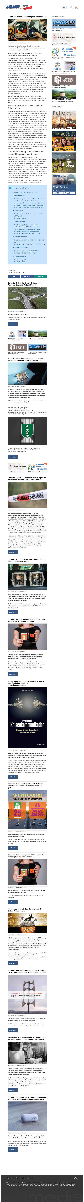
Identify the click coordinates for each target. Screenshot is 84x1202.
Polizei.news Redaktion (20, 42)
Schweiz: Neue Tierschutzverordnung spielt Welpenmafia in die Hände (26, 560)
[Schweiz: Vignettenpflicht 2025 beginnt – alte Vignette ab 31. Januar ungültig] (27, 637)
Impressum (10, 1178)
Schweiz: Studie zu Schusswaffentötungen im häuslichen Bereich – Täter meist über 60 (27, 479)
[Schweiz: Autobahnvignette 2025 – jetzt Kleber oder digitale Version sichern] (27, 872)
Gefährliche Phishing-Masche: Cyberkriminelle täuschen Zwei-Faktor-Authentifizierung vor (27, 1038)
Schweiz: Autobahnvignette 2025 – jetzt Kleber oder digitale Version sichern (27, 856)
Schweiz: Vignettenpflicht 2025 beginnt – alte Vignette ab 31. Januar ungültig (26, 620)
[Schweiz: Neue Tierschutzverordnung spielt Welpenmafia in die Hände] (27, 577)
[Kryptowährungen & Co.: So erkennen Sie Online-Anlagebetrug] (27, 923)
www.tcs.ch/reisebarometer (32, 182)
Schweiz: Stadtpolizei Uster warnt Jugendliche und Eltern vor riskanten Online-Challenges (27, 1098)
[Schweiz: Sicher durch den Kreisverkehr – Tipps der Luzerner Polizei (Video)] (27, 298)
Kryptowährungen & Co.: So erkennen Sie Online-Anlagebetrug (25, 910)
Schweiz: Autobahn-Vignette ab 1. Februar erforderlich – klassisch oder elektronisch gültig (25, 786)
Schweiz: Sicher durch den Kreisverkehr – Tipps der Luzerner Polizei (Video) (25, 284)
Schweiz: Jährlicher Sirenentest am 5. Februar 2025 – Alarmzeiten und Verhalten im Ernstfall (27, 971)
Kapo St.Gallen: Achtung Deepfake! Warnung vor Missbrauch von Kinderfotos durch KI (26, 359)
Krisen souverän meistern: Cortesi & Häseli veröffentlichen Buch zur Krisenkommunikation (26, 683)
